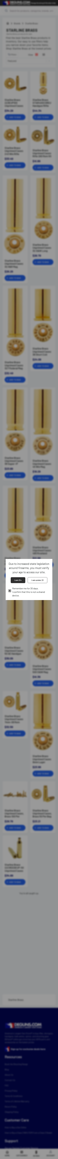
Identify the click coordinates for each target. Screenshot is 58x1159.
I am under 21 (37, 580)
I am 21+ (18, 580)
